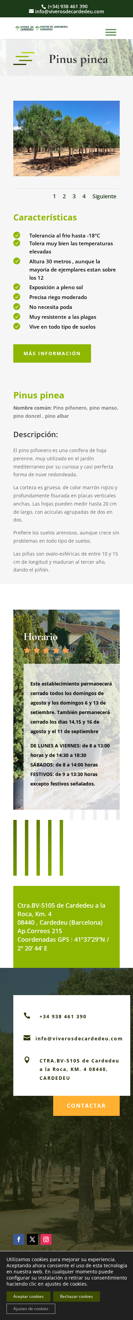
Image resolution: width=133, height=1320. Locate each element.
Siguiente (104, 196)
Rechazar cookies (76, 1296)
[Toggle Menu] (110, 32)
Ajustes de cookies (30, 1308)
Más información (52, 353)
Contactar (86, 1105)
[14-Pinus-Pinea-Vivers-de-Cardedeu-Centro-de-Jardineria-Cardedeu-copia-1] (66, 174)
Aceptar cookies (28, 1296)
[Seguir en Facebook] (18, 1239)
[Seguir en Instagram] (46, 1239)
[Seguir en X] (32, 1239)
